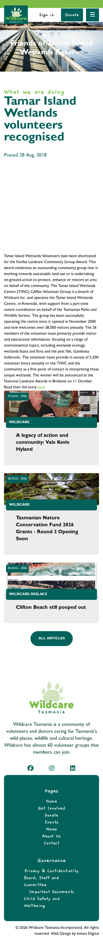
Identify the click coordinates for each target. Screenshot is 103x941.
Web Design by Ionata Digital (75, 934)
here (41, 388)
